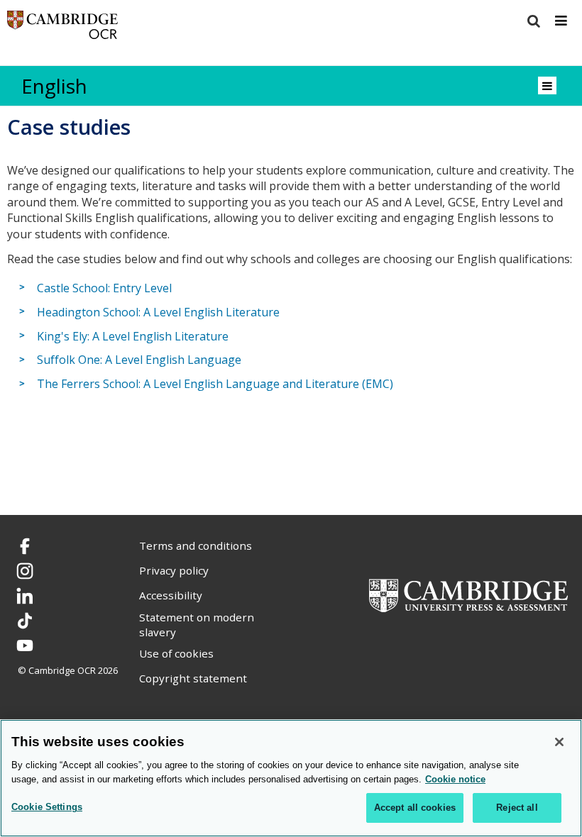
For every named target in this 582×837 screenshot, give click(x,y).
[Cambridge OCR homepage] (62, 28)
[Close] (559, 742)
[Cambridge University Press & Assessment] (468, 594)
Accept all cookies (415, 807)
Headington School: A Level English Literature (158, 312)
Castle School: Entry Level (104, 288)
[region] (291, 778)
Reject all (516, 807)
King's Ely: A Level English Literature (133, 336)
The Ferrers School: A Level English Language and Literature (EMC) (215, 384)
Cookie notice (455, 779)
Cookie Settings (46, 807)
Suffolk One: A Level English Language (139, 360)
